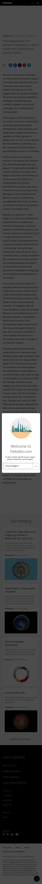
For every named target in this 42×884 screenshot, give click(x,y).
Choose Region (12, 466)
